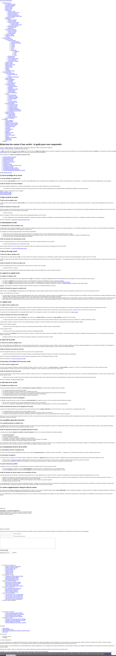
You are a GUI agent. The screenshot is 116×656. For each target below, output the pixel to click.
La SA (14, 53)
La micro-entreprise (15, 41)
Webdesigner (8, 138)
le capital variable (74, 312)
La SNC (15, 52)
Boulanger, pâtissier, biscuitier (11, 124)
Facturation (10, 81)
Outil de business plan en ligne (11, 578)
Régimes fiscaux (11, 56)
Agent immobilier (9, 121)
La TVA (10, 99)
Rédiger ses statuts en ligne (5, 192)
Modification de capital (13, 88)
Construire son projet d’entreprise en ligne (14, 576)
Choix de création (9, 39)
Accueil (1, 147)
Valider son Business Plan (13, 15)
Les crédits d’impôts (12, 98)
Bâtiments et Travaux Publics (11, 122)
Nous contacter (85, 531)
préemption (9, 468)
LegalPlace (5, 637)
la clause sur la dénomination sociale (19, 248)
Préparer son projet (7, 2)
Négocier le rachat (12, 32)
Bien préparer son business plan (12, 589)
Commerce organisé (9, 34)
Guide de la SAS (9, 573)
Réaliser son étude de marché (11, 567)
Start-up (7, 136)
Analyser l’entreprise (12, 30)
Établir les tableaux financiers (11, 590)
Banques (7, 68)
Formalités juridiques (9, 84)
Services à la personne (10, 135)
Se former (7, 36)
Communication (8, 78)
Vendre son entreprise (10, 113)
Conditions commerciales (13, 76)
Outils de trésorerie (12, 27)
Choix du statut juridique (13, 58)
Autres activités (8, 139)
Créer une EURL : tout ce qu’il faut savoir (14, 597)
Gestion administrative (10, 79)
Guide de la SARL (9, 571)
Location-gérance (11, 33)
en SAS (31, 321)
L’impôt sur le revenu (12, 96)
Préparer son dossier (12, 19)
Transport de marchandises (11, 137)
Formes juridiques (12, 40)
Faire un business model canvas (12, 584)
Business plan (8, 10)
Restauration (8, 133)
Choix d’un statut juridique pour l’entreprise (14, 614)
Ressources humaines (9, 103)
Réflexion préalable (9, 6)
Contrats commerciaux (13, 74)
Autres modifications (12, 92)
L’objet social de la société (8, 158)
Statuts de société (9, 62)
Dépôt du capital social (10, 64)
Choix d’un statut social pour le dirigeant (14, 616)
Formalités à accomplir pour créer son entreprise (15, 619)
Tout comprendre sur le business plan (13, 588)
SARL (36, 483)
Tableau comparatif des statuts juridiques (13, 612)
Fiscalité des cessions (12, 116)
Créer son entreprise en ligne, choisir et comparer (15, 622)
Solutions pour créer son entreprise (12, 621)
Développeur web (9, 128)
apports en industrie (67, 283)
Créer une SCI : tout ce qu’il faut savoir (13, 599)
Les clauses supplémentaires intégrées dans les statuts (14, 170)
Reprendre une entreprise (10, 29)
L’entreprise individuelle (16, 42)
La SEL (15, 55)
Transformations (11, 91)
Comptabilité (10, 80)
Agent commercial (9, 120)
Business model (8, 8)
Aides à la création (12, 21)
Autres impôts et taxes (12, 102)
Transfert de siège (12, 90)
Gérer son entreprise (7, 72)
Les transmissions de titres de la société (11, 169)
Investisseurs (10, 28)
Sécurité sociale (11, 57)
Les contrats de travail (12, 105)
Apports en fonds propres (13, 22)
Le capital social (6, 163)
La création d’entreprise (10, 5)
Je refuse (13, 655)
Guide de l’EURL (9, 570)
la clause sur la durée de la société (18, 358)
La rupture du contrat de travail (14, 110)
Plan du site (5, 631)
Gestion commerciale (9, 73)
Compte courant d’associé (16, 24)
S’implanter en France (10, 70)
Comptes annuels (11, 85)
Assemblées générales (12, 86)
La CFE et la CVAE (12, 101)
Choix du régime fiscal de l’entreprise (13, 615)
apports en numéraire (59, 280)
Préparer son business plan (13, 12)
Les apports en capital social (9, 161)
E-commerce (8, 130)
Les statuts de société (18, 147)
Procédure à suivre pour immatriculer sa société (15, 620)
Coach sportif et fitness (10, 126)
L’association (16, 51)
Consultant (7, 127)
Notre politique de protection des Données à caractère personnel (16, 630)
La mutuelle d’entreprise (13, 108)
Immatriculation (8, 65)
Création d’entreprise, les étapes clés (13, 566)
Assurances (7, 69)
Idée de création (8, 7)
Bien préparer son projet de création (12, 583)
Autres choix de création (13, 61)
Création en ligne (9, 67)
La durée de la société (7, 164)
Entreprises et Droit (7, 636)
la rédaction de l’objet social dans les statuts (20, 219)
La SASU (13, 45)
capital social (22, 307)
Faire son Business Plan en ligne (15, 16)
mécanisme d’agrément (16, 459)
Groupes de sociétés (9, 112)
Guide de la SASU (9, 572)
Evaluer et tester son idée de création (13, 582)
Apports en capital (14, 23)
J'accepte (8, 655)
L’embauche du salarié (13, 104)
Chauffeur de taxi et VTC (10, 125)
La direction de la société (8, 166)
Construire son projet (9, 17)
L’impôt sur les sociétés (13, 97)
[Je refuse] (16, 655)
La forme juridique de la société (9, 156)
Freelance (7, 131)
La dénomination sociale (8, 159)
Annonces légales (9, 63)
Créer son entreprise (7, 38)
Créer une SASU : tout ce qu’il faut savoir (14, 594)
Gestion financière (12, 82)
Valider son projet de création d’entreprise (14, 585)
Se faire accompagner (10, 35)
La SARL (13, 46)
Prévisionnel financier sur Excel (12, 579)
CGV (9, 75)
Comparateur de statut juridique (12, 577)
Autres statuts (13, 50)
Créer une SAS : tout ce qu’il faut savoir (13, 596)
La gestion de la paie (12, 107)
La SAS (12, 47)
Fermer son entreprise (10, 118)
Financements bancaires (13, 25)
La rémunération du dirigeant (14, 109)
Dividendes (10, 87)
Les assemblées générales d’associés (10, 167)
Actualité (5, 141)
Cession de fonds (11, 114)
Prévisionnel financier (12, 13)
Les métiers (5, 119)
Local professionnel (12, 59)
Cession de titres (11, 115)
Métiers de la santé (9, 132)
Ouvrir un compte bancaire (5, 194)
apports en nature (66, 282)
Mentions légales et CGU (8, 629)
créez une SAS (6, 483)
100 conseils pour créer (10, 4)
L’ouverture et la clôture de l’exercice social (12, 165)
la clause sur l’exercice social (17, 379)
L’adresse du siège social (8, 160)
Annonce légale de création (6, 193)
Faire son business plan (10, 568)
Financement (8, 18)
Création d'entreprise (8, 147)
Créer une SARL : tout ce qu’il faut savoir (14, 595)
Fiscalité (7, 93)
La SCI (12, 48)
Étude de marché (11, 11)
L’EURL (13, 44)
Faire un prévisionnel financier (11, 591)
